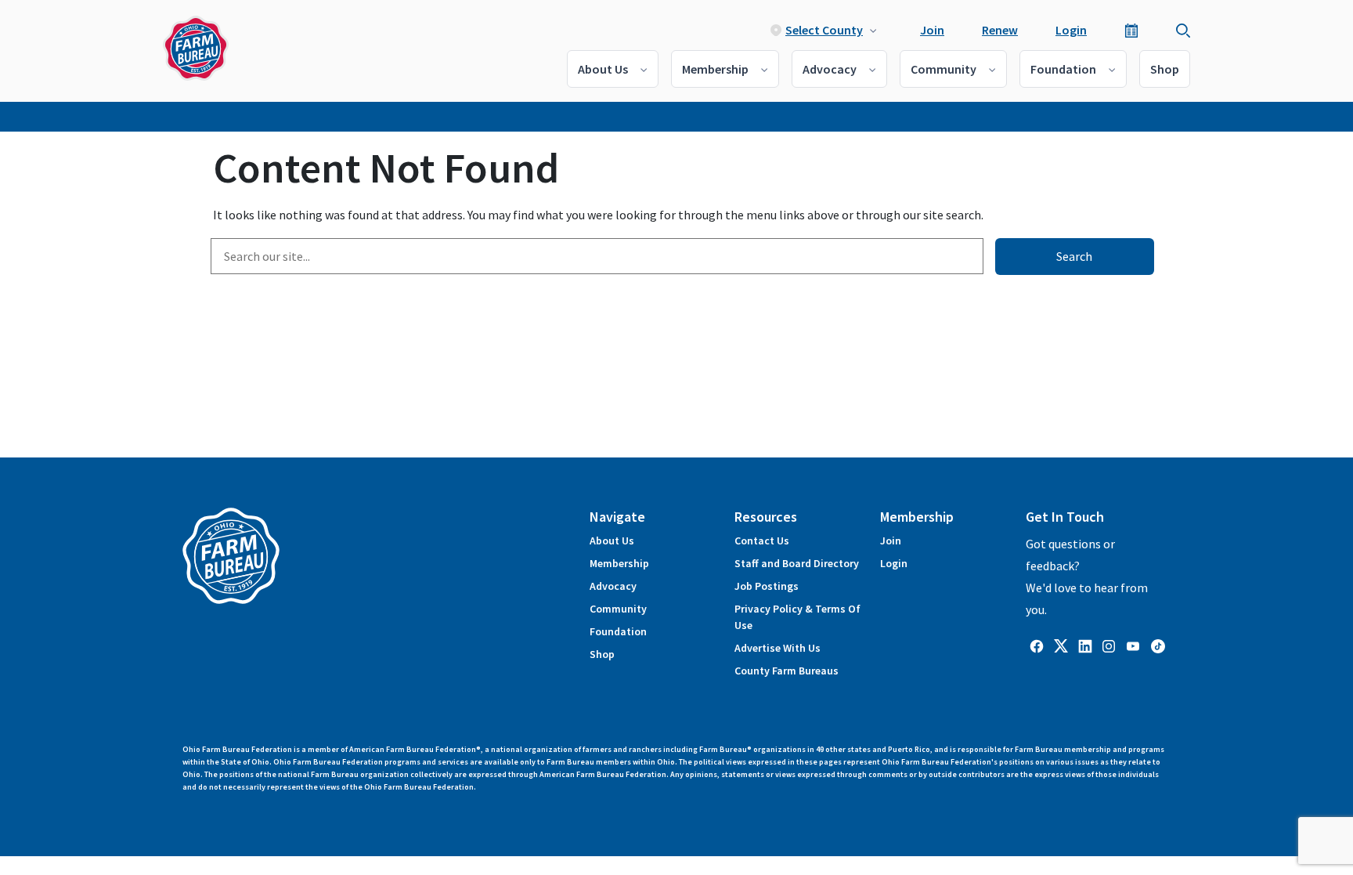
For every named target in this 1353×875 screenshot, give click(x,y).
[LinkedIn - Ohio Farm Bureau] (1085, 645)
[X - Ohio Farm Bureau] (1061, 645)
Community (943, 69)
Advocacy (830, 69)
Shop (1164, 69)
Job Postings (766, 586)
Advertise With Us (777, 648)
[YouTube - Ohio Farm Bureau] (1133, 645)
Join (932, 30)
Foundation (1063, 69)
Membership (715, 69)
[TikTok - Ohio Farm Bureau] (1158, 645)
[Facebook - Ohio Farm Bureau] (1037, 645)
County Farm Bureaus (786, 670)
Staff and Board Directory (796, 563)
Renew (1000, 30)
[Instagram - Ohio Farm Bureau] (1108, 645)
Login (1071, 30)
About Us (603, 69)
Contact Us (761, 540)
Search (1074, 256)
